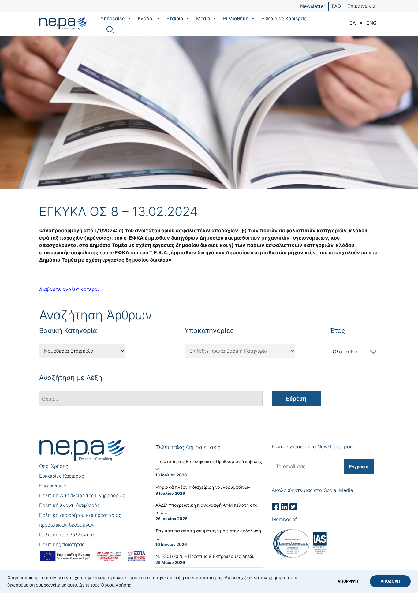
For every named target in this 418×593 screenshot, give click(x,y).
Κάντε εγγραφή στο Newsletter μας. (313, 446)
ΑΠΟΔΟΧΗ (390, 581)
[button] (129, 18)
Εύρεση (296, 398)
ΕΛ (352, 23)
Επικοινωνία (361, 6)
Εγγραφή (358, 466)
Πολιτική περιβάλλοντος (66, 534)
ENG (371, 23)
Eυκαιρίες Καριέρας (284, 18)
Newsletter (312, 6)
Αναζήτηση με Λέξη (70, 378)
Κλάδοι (146, 18)
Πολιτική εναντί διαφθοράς (69, 505)
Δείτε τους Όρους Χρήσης (105, 585)
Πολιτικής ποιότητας (61, 544)
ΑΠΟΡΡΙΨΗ (348, 581)
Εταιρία (174, 18)
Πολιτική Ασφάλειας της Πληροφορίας (82, 495)
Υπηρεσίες (112, 18)
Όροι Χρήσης (53, 466)
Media (203, 18)
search (110, 29)
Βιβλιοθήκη (235, 18)
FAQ (336, 6)
